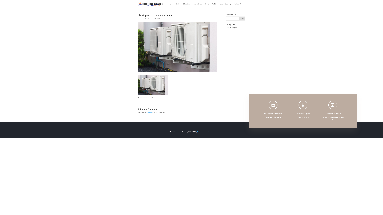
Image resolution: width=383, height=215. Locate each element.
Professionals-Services (205, 132)
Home (171, 4)
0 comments (166, 19)
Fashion (214, 4)
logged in (149, 112)
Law (221, 4)
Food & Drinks (197, 4)
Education (186, 4)
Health (178, 4)
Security (228, 4)
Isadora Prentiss (145, 19)
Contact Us (237, 4)
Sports (207, 4)
